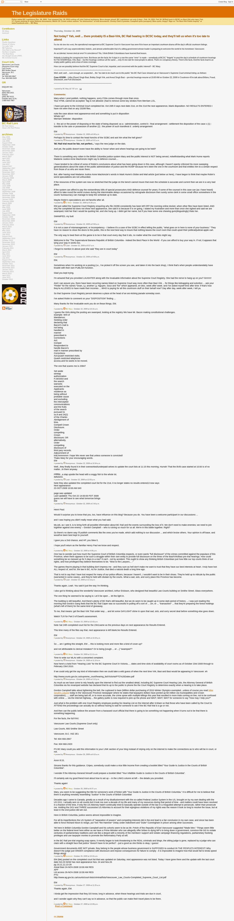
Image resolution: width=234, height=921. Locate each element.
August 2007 (7, 166)
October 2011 (7, 264)
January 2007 (7, 153)
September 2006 (8, 145)
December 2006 (8, 151)
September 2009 (8, 215)
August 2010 (7, 236)
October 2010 (7, 240)
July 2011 (6, 258)
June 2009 (6, 209)
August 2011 (7, 260)
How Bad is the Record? (11, 50)
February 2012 (8, 271)
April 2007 (6, 158)
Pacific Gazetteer (8, 42)
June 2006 (6, 139)
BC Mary (69, 309)
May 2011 (6, 254)
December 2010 (8, 244)
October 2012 (7, 279)
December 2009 (8, 221)
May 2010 (6, 231)
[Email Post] (80, 89)
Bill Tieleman (7, 48)
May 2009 (6, 207)
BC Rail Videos (8, 126)
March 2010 (7, 227)
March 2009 (7, 203)
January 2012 (7, 270)
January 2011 (7, 246)
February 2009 (8, 201)
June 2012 (6, 277)
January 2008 (7, 176)
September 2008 (8, 192)
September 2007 (8, 168)
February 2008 (8, 178)
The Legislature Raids (39, 13)
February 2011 (8, 248)
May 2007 (6, 160)
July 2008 (6, 188)
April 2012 (6, 275)
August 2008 (7, 190)
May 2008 (6, 184)
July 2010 (6, 234)
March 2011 (6, 250)
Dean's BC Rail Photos (11, 128)
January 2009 (7, 199)
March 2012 (7, 273)
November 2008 (8, 195)
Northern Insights (9, 52)
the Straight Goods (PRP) (12, 56)
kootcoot (69, 856)
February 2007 (8, 155)
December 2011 (8, 268)
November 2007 (8, 172)
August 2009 (7, 213)
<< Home (58, 916)
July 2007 (6, 164)
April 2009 (6, 205)
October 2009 (7, 217)
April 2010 (6, 229)
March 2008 (7, 180)
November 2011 (8, 266)
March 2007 (7, 156)
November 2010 (8, 242)
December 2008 (8, 197)
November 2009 (8, 219)
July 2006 (6, 141)
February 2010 (8, 225)
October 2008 (7, 194)
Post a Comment (63, 906)
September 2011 (8, 262)
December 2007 (8, 174)
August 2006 (7, 143)
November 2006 (8, 149)
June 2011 (6, 256)
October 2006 (7, 147)
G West (69, 203)
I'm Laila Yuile (7, 46)
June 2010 (6, 232)
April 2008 (6, 182)
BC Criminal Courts (9, 58)
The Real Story (8, 54)
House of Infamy (8, 44)
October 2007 (7, 170)
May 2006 (6, 137)
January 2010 (7, 223)
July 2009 (6, 211)
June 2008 (6, 186)
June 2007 (6, 162)
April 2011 (6, 252)
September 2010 (8, 238)
